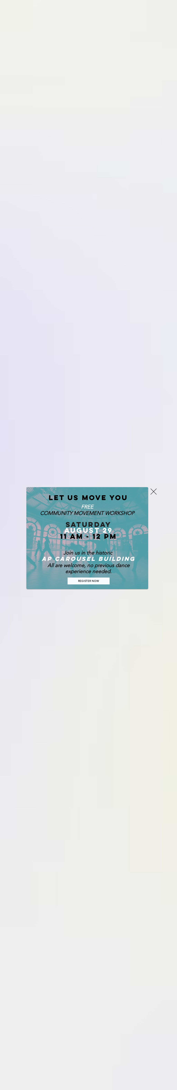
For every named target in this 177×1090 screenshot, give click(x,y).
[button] (154, 492)
